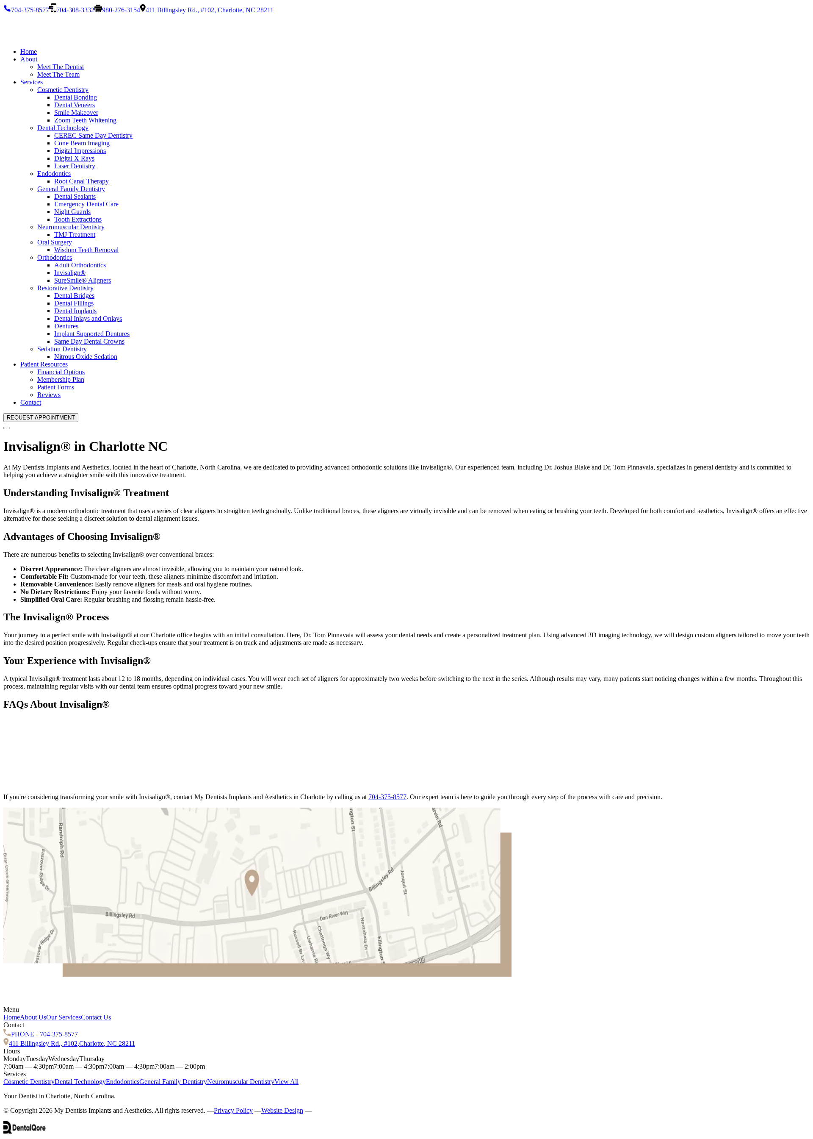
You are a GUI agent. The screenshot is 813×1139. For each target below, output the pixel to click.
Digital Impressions (80, 150)
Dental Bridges (74, 295)
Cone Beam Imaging (82, 143)
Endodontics (54, 173)
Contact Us (96, 1017)
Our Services (63, 1017)
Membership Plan (60, 379)
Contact (30, 402)
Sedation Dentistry (62, 349)
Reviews (49, 394)
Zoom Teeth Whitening (85, 120)
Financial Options (61, 371)
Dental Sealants (75, 196)
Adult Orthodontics (80, 265)
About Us (33, 1017)
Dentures (66, 326)
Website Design (282, 1110)
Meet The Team (58, 74)
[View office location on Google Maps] (257, 974)
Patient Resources (44, 364)
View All (286, 1081)
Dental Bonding (75, 97)
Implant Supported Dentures (92, 333)
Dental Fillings (74, 303)
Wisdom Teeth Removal (86, 249)
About (28, 59)
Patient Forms (55, 387)
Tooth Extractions (78, 219)
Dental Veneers (74, 104)
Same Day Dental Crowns (89, 341)
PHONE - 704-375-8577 (44, 1034)
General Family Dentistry (71, 188)
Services (31, 82)
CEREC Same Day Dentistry (93, 135)
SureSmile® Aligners (82, 280)
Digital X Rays (74, 158)
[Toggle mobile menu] (6, 428)
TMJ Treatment (74, 234)
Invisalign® (70, 272)
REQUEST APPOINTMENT (41, 417)
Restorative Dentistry (65, 288)
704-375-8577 (387, 796)
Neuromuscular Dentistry (71, 227)
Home (28, 51)
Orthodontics (54, 257)
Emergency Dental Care (86, 204)
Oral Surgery (54, 242)
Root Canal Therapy (81, 181)
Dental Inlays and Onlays (88, 318)
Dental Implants (75, 310)
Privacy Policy (233, 1110)
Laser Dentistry (74, 165)
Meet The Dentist (60, 66)
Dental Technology (62, 127)
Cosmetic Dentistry (62, 89)
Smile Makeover (76, 112)
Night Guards (72, 211)
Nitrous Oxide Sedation (85, 356)
